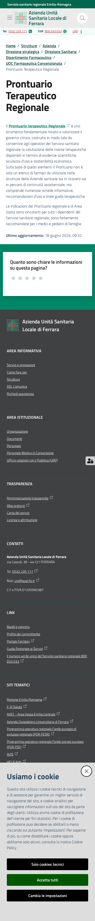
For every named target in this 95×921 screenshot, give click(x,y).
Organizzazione (17, 431)
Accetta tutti (47, 880)
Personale (14, 446)
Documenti (14, 438)
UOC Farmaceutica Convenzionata (34, 63)
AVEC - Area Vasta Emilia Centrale (31, 714)
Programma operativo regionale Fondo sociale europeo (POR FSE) (45, 744)
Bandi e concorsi (18, 626)
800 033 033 (53, 31)
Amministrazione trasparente (27, 498)
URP (75, 31)
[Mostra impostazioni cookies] (90, 460)
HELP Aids (14, 762)
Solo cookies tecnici (47, 864)
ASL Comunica (17, 386)
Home (11, 46)
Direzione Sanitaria (60, 52)
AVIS (10, 754)
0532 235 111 (18, 31)
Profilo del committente (23, 634)
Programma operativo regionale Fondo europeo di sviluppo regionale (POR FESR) (41, 731)
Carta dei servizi (18, 512)
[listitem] (17, 31)
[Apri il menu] (10, 18)
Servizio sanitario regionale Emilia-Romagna (39, 4)
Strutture (29, 46)
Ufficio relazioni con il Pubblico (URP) (32, 460)
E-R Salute (14, 707)
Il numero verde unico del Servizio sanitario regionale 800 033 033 (47, 658)
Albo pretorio (16, 505)
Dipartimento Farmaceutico (28, 57)
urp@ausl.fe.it (24, 580)
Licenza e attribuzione (22, 520)
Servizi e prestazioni (21, 365)
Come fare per (17, 372)
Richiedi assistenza (20, 393)
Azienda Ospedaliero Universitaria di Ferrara (38, 721)
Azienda (49, 46)
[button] (82, 18)
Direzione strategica (22, 52)
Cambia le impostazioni (47, 896)
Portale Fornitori (18, 641)
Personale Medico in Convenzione (30, 453)
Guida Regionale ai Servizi (25, 648)
